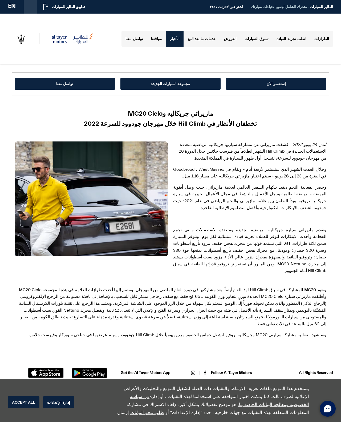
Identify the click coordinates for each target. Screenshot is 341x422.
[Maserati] (21, 39)
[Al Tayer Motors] (72, 38)
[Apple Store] (46, 373)
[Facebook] (205, 373)
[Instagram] (193, 373)
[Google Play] (89, 373)
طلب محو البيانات (147, 412)
